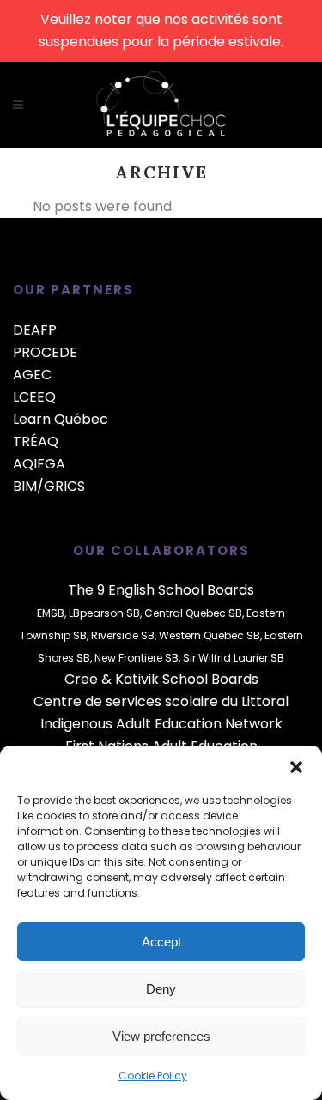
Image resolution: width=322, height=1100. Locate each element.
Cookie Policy (152, 1075)
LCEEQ (34, 397)
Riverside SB (123, 635)
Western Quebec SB (209, 635)
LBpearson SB (104, 613)
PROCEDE (45, 352)
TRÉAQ (35, 441)
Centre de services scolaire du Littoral (161, 701)
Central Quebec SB (193, 613)
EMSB (50, 613)
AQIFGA (39, 464)
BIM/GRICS (49, 486)
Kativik (137, 679)
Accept (161, 941)
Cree (81, 679)
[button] (296, 767)
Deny (161, 989)
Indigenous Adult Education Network (161, 724)
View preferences (161, 1036)
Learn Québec (60, 419)
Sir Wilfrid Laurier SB (233, 657)
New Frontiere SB (136, 657)
